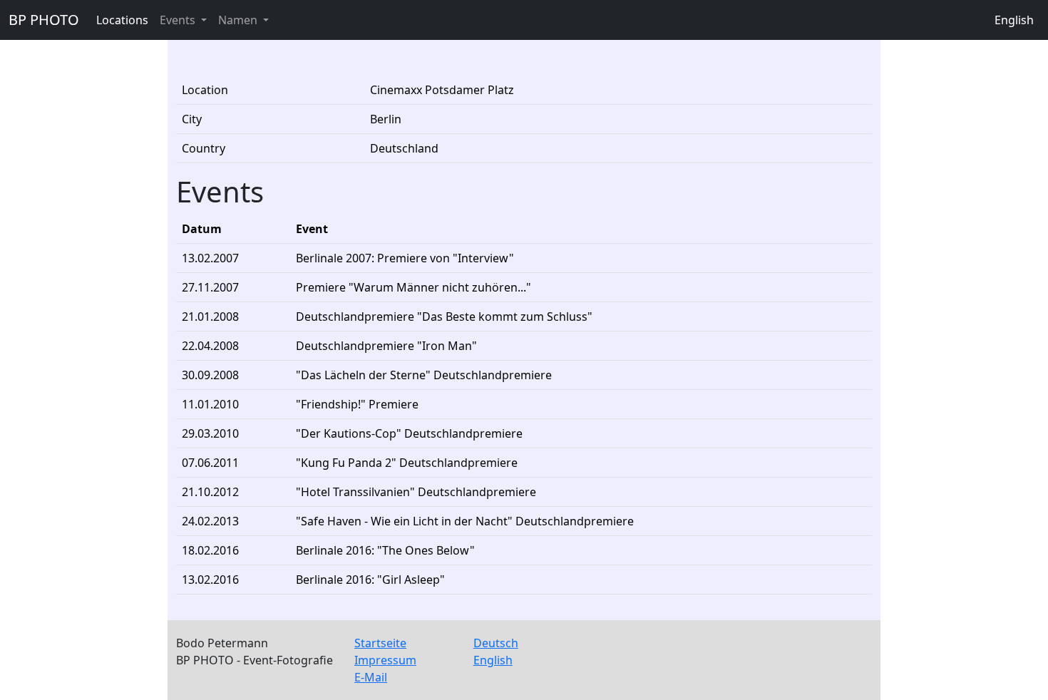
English (1014, 20)
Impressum (385, 660)
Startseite (380, 643)
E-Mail (370, 677)
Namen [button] (239, 20)
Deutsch (495, 643)
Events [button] (179, 20)
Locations (122, 20)
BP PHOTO (44, 19)
